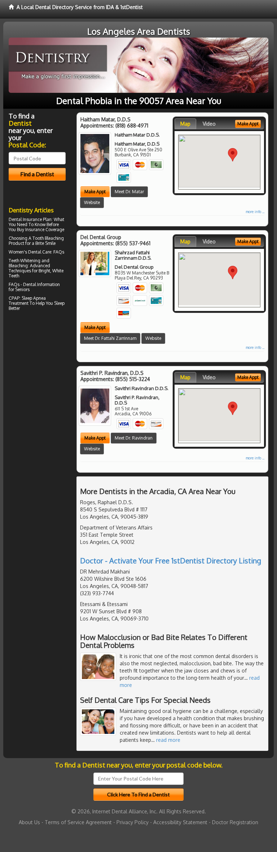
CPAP (14, 298)
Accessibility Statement (180, 822)
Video (209, 124)
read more (168, 740)
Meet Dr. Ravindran (134, 438)
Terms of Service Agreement (78, 822)
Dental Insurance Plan (30, 219)
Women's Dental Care (30, 252)
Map (185, 124)
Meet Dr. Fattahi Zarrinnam (110, 338)
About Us (29, 822)
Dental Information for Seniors (34, 287)
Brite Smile (45, 243)
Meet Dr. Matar (129, 191)
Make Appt (95, 191)
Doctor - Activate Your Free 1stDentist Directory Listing (170, 560)
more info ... (255, 211)
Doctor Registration (235, 822)
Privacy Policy (132, 822)
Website (92, 202)
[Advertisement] (46, 376)
